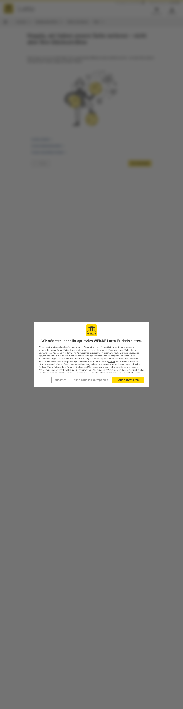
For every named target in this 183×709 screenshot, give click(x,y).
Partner (111, 361)
